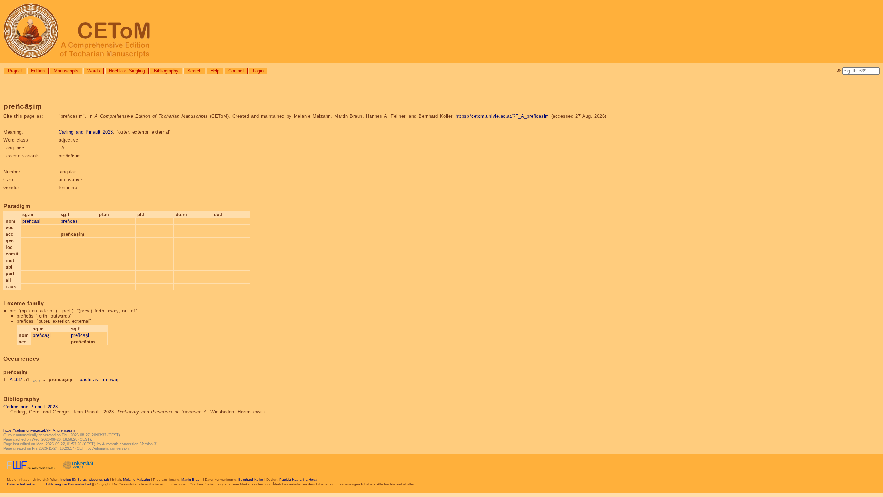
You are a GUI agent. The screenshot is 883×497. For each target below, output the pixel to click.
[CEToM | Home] (441, 31)
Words (93, 71)
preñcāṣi (31, 221)
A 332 (16, 379)
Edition (38, 71)
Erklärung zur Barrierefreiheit (68, 484)
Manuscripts (66, 71)
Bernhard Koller (250, 479)
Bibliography (166, 71)
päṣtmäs (89, 379)
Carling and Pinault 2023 (86, 132)
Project (15, 71)
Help (214, 71)
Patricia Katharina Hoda (298, 479)
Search (194, 71)
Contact (236, 71)
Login (258, 71)
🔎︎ (838, 71)
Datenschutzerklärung (24, 484)
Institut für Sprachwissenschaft (84, 479)
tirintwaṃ (110, 379)
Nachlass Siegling (127, 71)
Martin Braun (191, 479)
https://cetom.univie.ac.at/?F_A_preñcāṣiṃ (502, 116)
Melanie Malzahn (136, 479)
